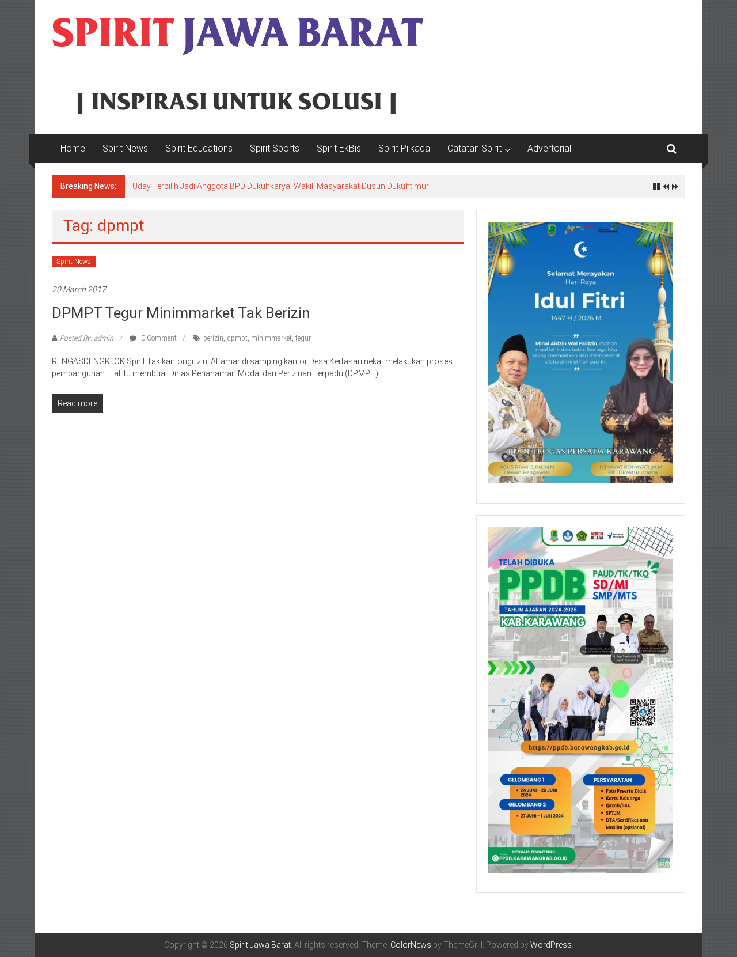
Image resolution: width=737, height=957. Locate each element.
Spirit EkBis (339, 148)
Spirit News (125, 148)
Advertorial (549, 148)
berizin (213, 338)
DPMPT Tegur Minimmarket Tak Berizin (181, 312)
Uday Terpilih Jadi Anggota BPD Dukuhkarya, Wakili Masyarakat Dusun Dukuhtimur (280, 186)
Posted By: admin (86, 338)
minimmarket (271, 338)
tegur (303, 338)
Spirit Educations (199, 148)
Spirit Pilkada (404, 148)
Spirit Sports (274, 148)
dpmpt (237, 338)
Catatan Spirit (474, 148)
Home (72, 148)
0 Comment (158, 338)
